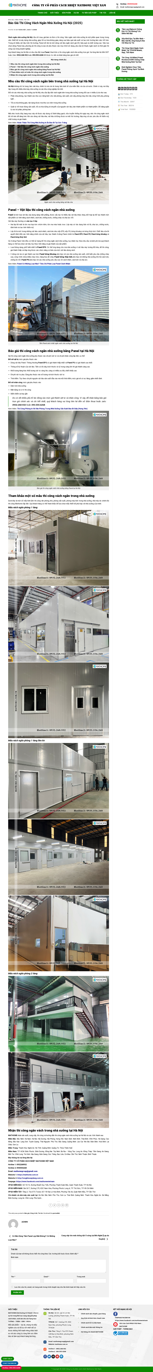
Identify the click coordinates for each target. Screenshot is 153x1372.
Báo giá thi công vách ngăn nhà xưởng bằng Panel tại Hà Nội (34, 70)
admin (34, 30)
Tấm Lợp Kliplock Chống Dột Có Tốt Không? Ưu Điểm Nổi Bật (132, 31)
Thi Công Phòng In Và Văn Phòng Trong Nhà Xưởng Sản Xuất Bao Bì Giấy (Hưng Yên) (52, 409)
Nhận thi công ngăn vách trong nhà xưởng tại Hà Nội (31, 75)
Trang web (81, 1277)
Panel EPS (78, 234)
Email (46, 1277)
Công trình (19, 20)
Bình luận (14, 1257)
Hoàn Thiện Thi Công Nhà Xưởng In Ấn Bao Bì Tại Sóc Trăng (42, 123)
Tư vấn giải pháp (89, 13)
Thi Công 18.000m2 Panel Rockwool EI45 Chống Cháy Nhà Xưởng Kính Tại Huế (133, 60)
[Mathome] (17, 5)
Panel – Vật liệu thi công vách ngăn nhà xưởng (29, 67)
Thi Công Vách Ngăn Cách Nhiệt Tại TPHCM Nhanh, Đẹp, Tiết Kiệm (132, 50)
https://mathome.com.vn (27, 1175)
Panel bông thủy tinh (19, 237)
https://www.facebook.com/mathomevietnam (35, 1181)
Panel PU (87, 234)
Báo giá (11, 20)
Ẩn (65, 60)
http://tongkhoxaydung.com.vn (30, 1178)
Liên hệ (112, 13)
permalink (56, 1213)
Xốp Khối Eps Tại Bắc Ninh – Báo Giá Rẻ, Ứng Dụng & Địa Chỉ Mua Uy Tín (133, 41)
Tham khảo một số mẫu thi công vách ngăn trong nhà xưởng (35, 72)
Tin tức (102, 13)
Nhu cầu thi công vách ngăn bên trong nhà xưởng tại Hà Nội (34, 64)
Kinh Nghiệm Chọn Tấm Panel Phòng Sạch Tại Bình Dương (133, 69)
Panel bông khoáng (99, 234)
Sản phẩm (66, 13)
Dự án (76, 13)
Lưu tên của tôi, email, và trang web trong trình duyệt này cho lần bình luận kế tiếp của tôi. (50, 1287)
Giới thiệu (54, 13)
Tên (13, 1277)
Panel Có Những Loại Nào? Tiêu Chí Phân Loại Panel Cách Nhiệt (43, 264)
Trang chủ (42, 13)
